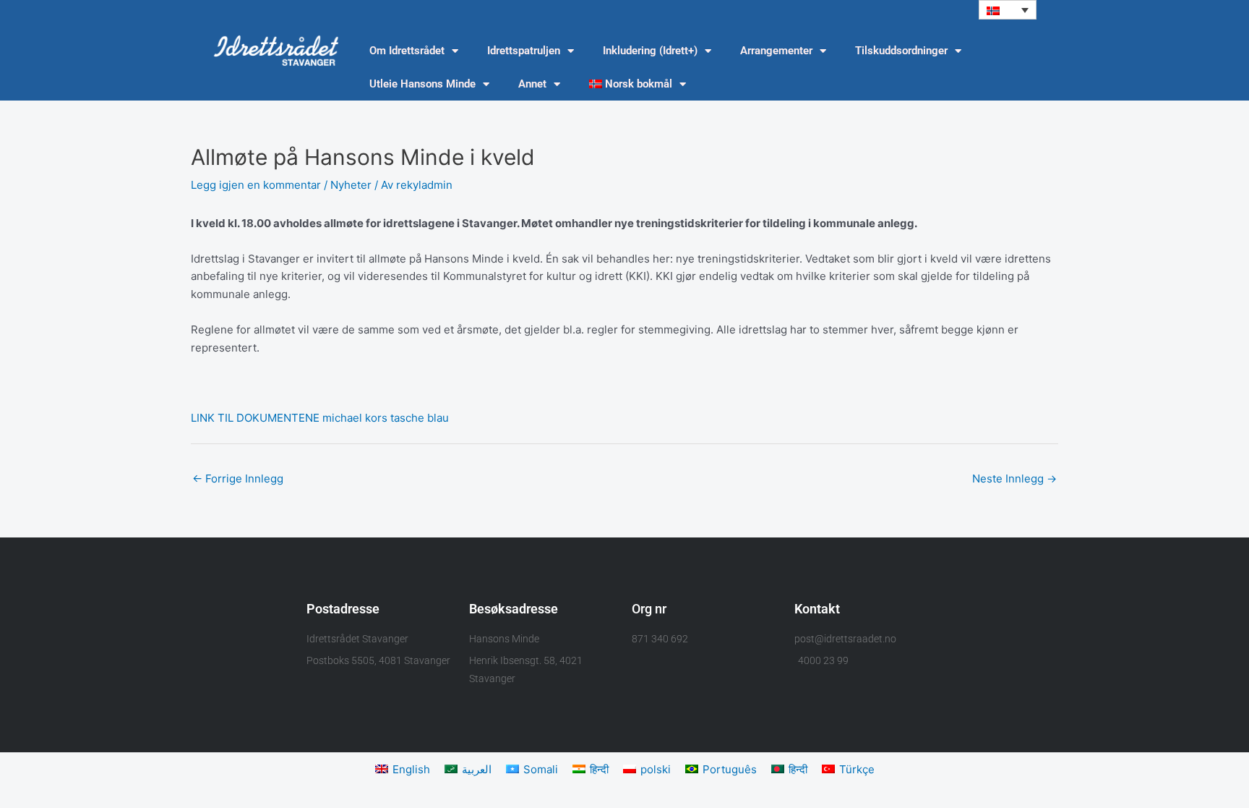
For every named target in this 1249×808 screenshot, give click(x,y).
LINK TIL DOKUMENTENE (255, 418)
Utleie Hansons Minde (422, 83)
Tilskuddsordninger (901, 50)
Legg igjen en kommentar (256, 185)
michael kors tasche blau (385, 418)
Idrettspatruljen (523, 50)
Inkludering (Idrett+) (650, 50)
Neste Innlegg (1014, 478)
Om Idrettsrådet (407, 50)
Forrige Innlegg (237, 478)
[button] (1007, 10)
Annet (532, 83)
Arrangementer (776, 50)
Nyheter (351, 185)
